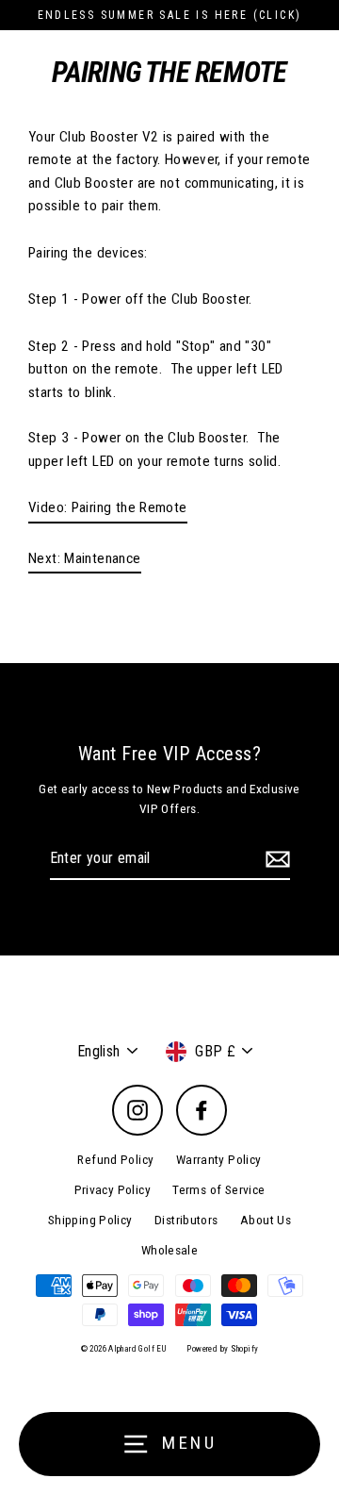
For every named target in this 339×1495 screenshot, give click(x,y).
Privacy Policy (112, 1189)
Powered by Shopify (222, 1349)
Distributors (186, 1219)
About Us (265, 1219)
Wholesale (169, 1249)
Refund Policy (115, 1159)
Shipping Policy (90, 1219)
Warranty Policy (219, 1159)
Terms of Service (218, 1189)
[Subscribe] (275, 859)
